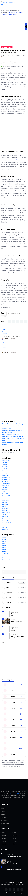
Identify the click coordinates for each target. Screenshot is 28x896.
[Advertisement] (14, 29)
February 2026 (6, 473)
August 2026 (5, 460)
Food (3, 543)
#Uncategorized (6, 47)
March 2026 (5, 471)
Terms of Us (9, 893)
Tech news (5, 553)
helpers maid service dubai (14, 313)
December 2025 (6, 477)
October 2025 (5, 481)
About (2, 808)
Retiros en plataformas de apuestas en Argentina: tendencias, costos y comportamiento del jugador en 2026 (12, 432)
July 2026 (4, 462)
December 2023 (6, 516)
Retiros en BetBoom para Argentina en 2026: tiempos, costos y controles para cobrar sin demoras (13, 438)
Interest (3, 814)
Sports (4, 551)
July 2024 (4, 502)
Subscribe (22, 597)
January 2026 (5, 475)
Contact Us (4, 811)
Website (4, 562)
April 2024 (5, 508)
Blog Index (3, 817)
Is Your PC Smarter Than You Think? (11, 336)
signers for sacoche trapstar (9, 350)
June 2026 (5, 464)
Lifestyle (4, 549)
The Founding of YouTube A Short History (12, 424)
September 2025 (6, 483)
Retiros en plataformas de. (14, 869)
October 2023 (5, 521)
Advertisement (4, 820)
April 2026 (5, 469)
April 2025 (5, 491)
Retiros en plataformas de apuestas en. (17, 629)
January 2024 (5, 514)
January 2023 (5, 529)
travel (3, 558)
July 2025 (4, 487)
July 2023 (4, 527)
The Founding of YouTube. (14, 856)
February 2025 (6, 496)
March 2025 (5, 494)
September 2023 (6, 523)
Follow (22, 582)
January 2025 (5, 498)
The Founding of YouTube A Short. (18, 614)
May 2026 (4, 467)
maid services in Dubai (12, 160)
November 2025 (6, 479)
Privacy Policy (18, 893)
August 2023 (5, 525)
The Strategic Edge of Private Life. (16, 622)
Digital (4, 539)
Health (4, 545)
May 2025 (4, 489)
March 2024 (5, 510)
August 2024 (5, 500)
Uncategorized (6, 560)
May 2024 (4, 506)
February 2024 (6, 512)
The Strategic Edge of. (13, 863)
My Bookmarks (5, 823)
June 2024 (5, 504)
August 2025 (5, 485)
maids (4, 316)
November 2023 (6, 518)
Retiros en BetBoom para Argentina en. (17, 637)
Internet (4, 547)
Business (4, 537)
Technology (5, 555)
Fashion (4, 541)
